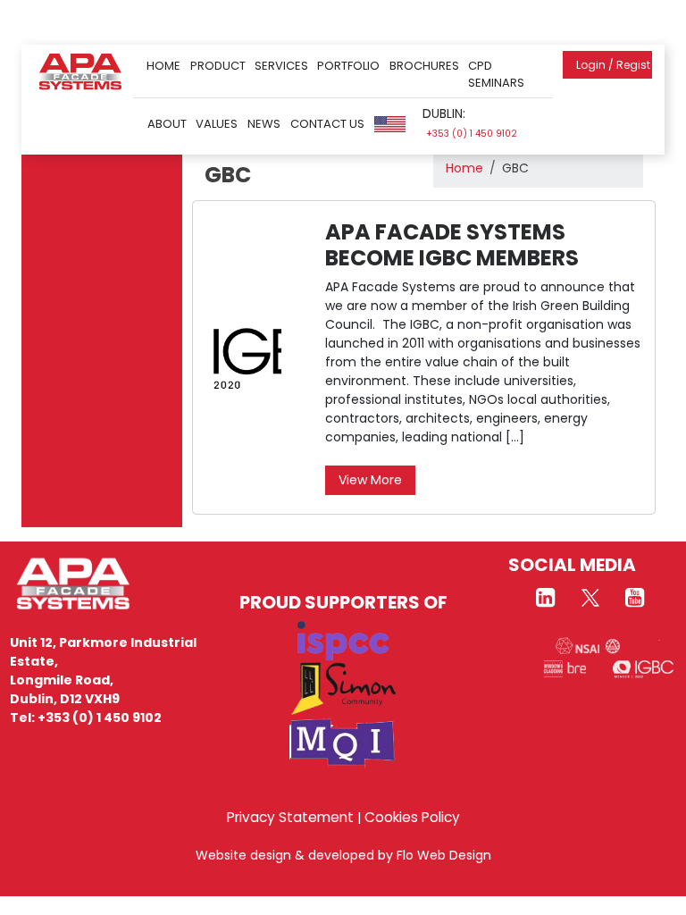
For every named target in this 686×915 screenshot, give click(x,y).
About (167, 123)
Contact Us (327, 123)
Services (281, 65)
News (263, 123)
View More (370, 480)
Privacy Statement (290, 817)
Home (163, 65)
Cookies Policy (412, 817)
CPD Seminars (496, 74)
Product (218, 65)
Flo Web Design (444, 855)
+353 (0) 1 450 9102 (471, 133)
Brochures (424, 65)
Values (217, 123)
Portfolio (348, 65)
